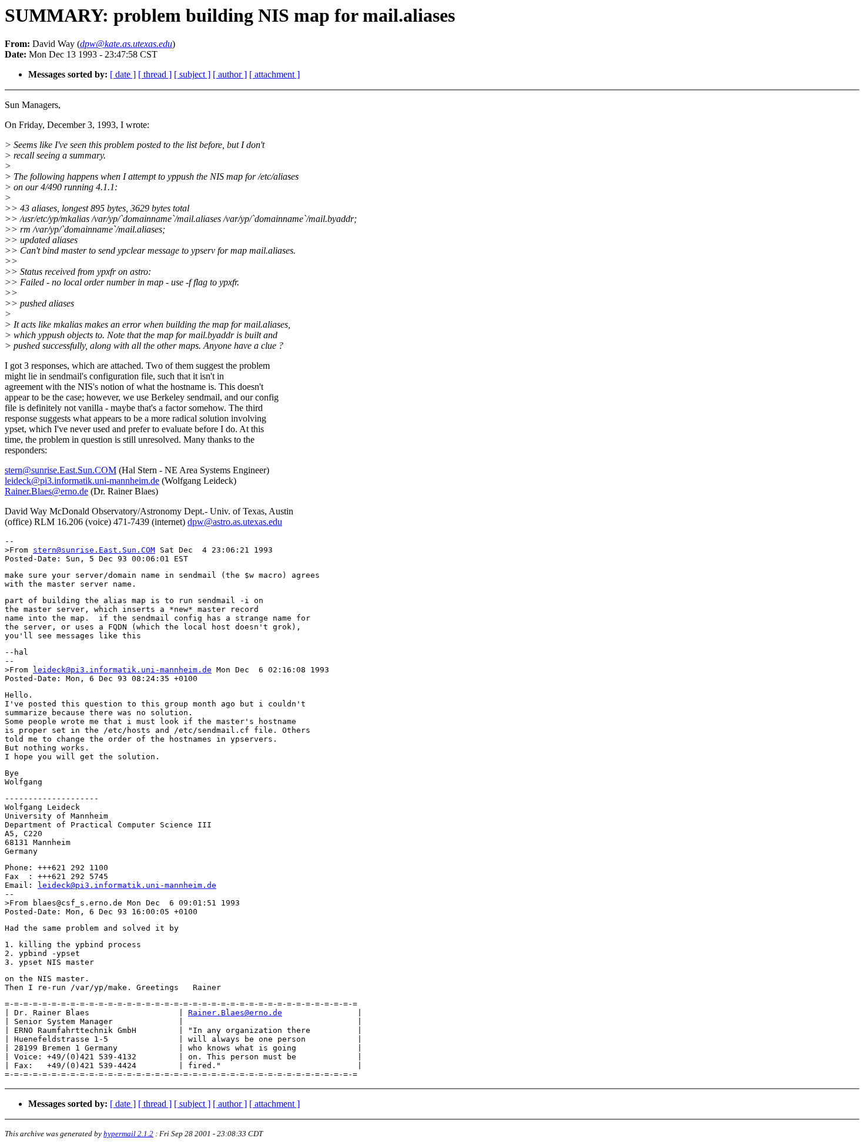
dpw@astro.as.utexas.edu (234, 522)
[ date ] (123, 74)
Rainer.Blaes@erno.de (46, 491)
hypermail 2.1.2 (128, 1133)
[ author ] (230, 74)
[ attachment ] (274, 74)
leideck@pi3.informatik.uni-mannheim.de (82, 481)
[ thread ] (155, 74)
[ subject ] (192, 74)
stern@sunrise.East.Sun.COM (60, 470)
